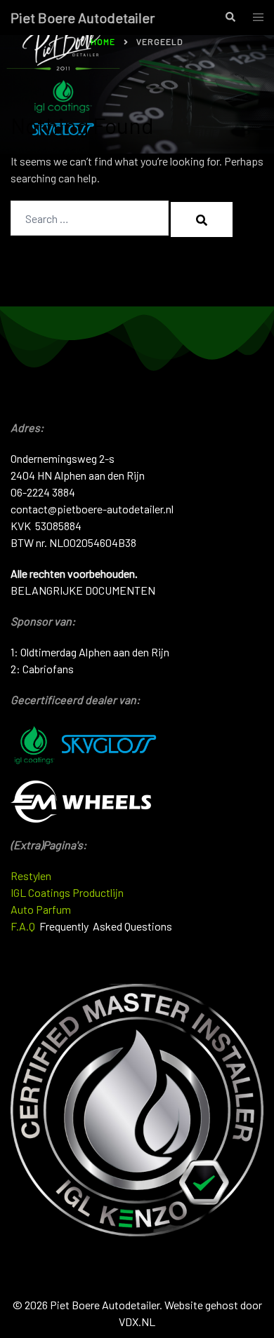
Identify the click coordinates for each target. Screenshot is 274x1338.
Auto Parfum (41, 909)
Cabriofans (48, 668)
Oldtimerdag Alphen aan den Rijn (94, 651)
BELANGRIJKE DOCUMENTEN (83, 590)
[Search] (202, 219)
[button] (229, 17)
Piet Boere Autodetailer (83, 17)
